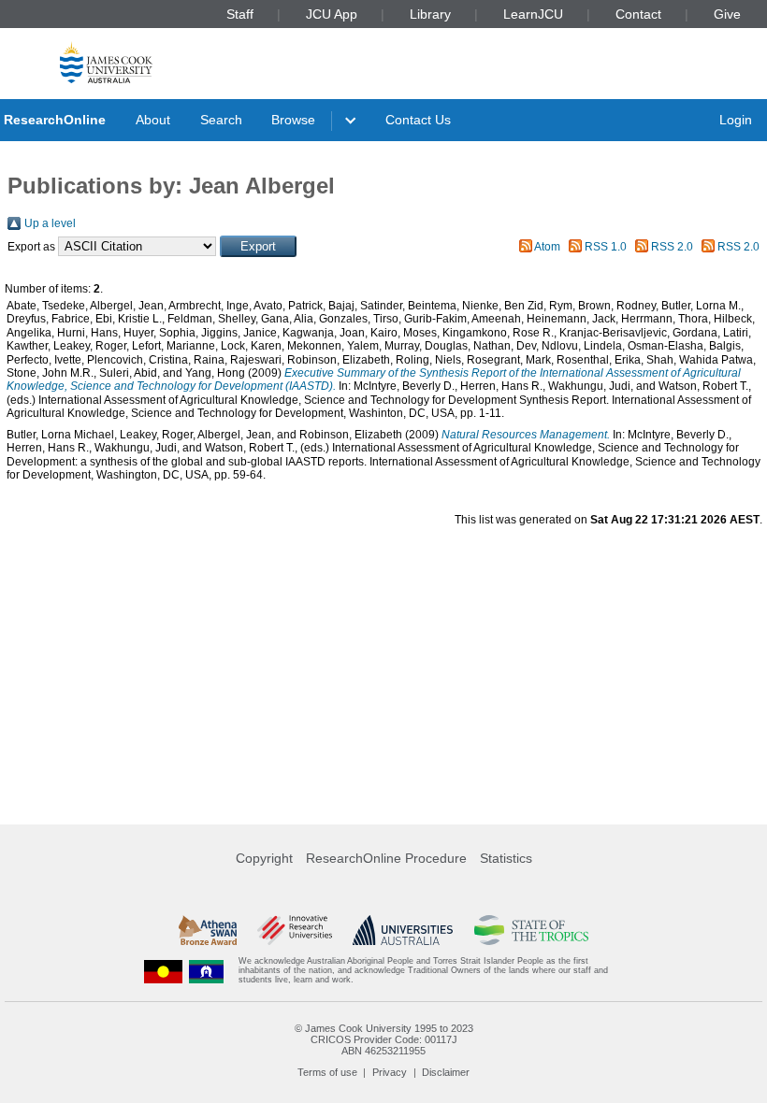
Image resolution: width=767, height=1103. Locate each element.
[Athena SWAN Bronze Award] (208, 930)
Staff (239, 14)
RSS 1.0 (606, 246)
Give (727, 14)
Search (221, 119)
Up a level (50, 223)
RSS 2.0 (672, 246)
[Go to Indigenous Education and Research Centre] (163, 970)
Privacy (389, 1072)
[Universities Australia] (403, 930)
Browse (293, 119)
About (153, 119)
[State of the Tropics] (531, 930)
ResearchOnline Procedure (386, 858)
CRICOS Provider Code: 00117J (384, 1039)
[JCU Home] (106, 62)
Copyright (264, 858)
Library (430, 14)
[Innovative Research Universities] (294, 930)
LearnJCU (533, 14)
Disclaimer (446, 1072)
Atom (547, 246)
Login (735, 119)
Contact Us (418, 119)
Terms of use (327, 1072)
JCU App (331, 14)
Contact (638, 14)
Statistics (506, 858)
